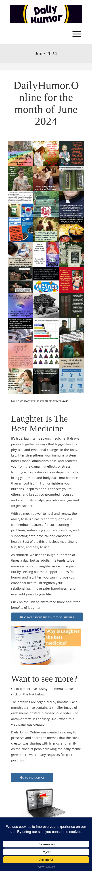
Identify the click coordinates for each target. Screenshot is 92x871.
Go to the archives (32, 777)
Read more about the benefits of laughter (47, 617)
